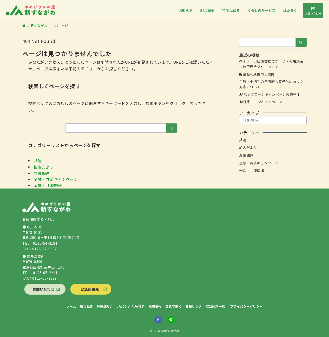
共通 (38, 160)
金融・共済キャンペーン (56, 179)
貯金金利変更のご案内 (257, 74)
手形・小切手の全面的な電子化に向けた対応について (271, 84)
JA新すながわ (170, 331)
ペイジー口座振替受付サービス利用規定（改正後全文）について (271, 64)
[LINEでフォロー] (171, 320)
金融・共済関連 (48, 185)
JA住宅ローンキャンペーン (260, 101)
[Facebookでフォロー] (158, 320)
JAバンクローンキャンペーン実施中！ (269, 94)
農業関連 (42, 173)
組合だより (44, 167)
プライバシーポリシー (246, 306)
